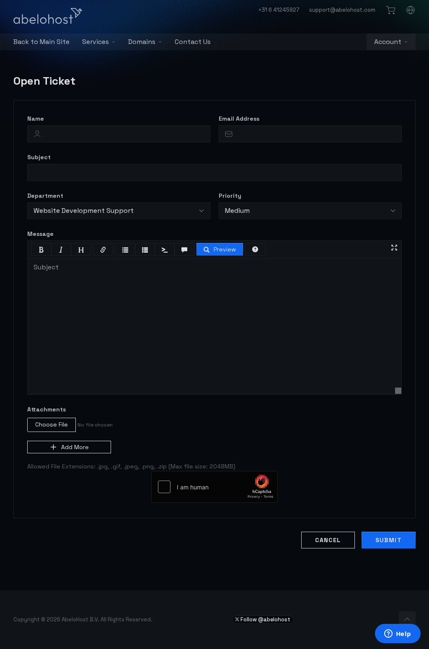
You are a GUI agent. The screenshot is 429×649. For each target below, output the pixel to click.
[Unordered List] (125, 249)
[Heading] (81, 249)
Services (95, 41)
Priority (230, 195)
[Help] (255, 249)
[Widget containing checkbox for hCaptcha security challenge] (214, 487)
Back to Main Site (41, 41)
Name (35, 118)
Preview (225, 249)
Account (387, 41)
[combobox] (118, 210)
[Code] (165, 249)
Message (40, 234)
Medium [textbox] (237, 210)
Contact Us (193, 41)
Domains (141, 41)
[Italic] (61, 249)
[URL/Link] (103, 249)
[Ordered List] (145, 249)
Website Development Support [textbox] (84, 210)
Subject (39, 157)
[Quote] (184, 249)
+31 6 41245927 (278, 9)
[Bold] (41, 249)
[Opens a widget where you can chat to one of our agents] (398, 634)
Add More (75, 447)
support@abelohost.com (342, 9)
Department (45, 195)
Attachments (46, 409)
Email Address (239, 118)
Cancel (328, 540)
